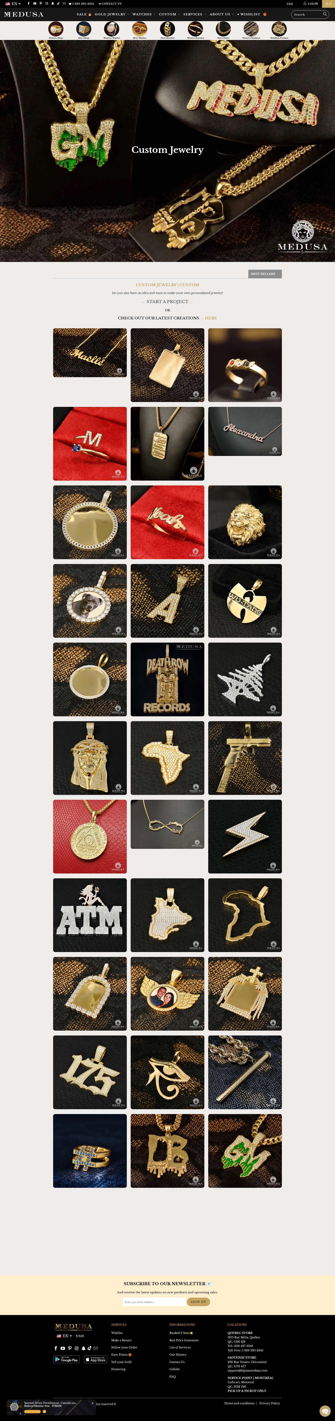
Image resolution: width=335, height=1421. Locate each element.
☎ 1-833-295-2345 (81, 3)
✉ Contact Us (110, 3)
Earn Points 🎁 (121, 1354)
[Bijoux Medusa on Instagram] (46, 3)
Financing (118, 1369)
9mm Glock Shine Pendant (245, 758)
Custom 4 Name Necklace (167, 824)
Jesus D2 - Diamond (90, 758)
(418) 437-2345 (243, 1346)
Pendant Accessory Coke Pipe (245, 1072)
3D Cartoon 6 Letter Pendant (90, 1229)
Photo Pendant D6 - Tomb (90, 994)
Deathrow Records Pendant (167, 679)
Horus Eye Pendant (167, 1072)
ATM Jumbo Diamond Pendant (90, 915)
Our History (177, 1354)
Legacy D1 (245, 522)
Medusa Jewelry (75, 1404)
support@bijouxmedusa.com (248, 1370)
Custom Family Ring (245, 365)
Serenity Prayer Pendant (167, 444)
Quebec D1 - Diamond (167, 915)
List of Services (180, 1347)
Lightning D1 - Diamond (245, 836)
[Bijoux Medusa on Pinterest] (40, 3)
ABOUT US (220, 14)
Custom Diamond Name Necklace (245, 431)
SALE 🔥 (84, 14)
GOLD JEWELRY (111, 14)
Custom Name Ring (167, 522)
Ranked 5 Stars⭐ (181, 1333)
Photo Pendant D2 (90, 679)
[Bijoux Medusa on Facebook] (28, 3)
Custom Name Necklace (90, 352)
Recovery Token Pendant (90, 836)
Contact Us (177, 1362)
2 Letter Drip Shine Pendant (167, 1151)
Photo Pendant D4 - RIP (245, 994)
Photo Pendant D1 (90, 601)
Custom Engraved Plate (167, 365)
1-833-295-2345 (252, 1350)
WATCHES (142, 14)
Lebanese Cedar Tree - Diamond (245, 679)
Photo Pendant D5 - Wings (167, 994)
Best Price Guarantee (184, 1340)
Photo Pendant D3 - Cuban (90, 522)
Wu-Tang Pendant (245, 601)
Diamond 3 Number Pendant (90, 1072)
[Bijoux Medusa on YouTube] (34, 3)
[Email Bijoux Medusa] (64, 3)
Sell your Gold (121, 1362)
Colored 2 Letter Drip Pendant (245, 1151)
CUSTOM (168, 14)
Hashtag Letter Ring (90, 1151)
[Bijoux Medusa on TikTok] (58, 3)
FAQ (172, 1376)
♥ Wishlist (248, 14)
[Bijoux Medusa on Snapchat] (52, 3)
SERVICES (193, 14)
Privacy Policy (269, 1403)
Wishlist (117, 1333)
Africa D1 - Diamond (167, 758)
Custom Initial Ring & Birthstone (90, 444)
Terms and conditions (239, 1403)
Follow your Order (124, 1347)
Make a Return (121, 1340)
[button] (325, 1411)
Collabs (174, 1369)
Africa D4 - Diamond (245, 915)
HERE (211, 318)
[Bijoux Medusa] (29, 14)
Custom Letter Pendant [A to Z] (167, 601)
